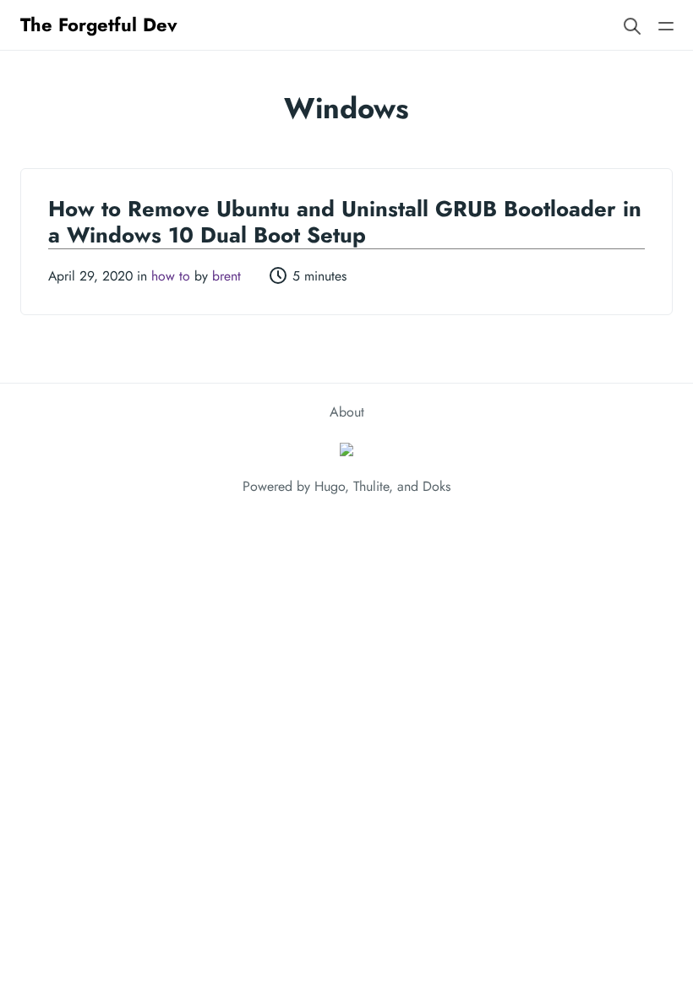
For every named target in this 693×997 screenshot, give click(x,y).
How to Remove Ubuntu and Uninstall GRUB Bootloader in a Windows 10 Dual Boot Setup (344, 222)
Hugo (329, 486)
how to (170, 276)
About (347, 412)
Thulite (371, 486)
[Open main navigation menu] (666, 25)
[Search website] (632, 25)
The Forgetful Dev (98, 24)
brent (226, 276)
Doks (436, 486)
